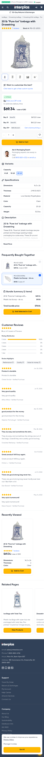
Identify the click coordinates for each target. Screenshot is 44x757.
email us (32, 157)
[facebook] (12, 668)
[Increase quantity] (13, 135)
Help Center (6, 692)
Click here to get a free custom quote (18, 89)
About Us (5, 714)
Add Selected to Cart (23, 311)
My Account (6, 689)
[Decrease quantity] (4, 135)
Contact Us (6, 699)
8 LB (6, 173)
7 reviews (15, 28)
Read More (8, 244)
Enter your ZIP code (13, 101)
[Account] (36, 7)
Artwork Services (8, 696)
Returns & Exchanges (10, 686)
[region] (22, 51)
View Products (17, 630)
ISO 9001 (5, 727)
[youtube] (6, 668)
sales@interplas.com (15, 650)
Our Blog (5, 717)
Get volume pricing (32, 128)
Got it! (22, 749)
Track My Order (8, 682)
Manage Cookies (10, 744)
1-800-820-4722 (13, 653)
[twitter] (9, 668)
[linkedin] (3, 668)
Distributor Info (7, 724)
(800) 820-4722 (21, 157)
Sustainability (7, 720)
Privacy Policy (7, 731)
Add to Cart (23, 142)
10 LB (13, 173)
